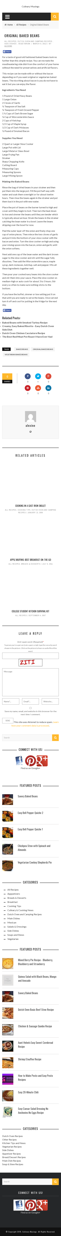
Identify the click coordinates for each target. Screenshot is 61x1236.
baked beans (22, 349)
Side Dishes (10, 43)
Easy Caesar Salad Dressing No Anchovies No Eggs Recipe (33, 1110)
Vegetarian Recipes (12, 1146)
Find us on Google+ (30, 768)
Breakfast (12, 902)
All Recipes (10, 41)
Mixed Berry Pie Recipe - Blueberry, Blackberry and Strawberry (35, 962)
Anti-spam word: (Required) (30, 642)
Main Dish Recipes (11, 1160)
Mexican (11, 922)
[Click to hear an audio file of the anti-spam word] (30, 660)
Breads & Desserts (30, 564)
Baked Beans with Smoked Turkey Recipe (25, 322)
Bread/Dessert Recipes (14, 1157)
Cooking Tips (24, 510)
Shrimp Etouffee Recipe (29, 1059)
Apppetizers (13, 893)
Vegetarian (24, 43)
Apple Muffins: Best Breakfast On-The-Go (30, 559)
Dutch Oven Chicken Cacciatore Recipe (23, 333)
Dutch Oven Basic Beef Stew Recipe (36, 1009)
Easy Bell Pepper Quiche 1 (30, 829)
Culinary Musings (30, 6)
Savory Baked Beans (28, 796)
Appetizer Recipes (11, 1153)
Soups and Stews (15, 934)
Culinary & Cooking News (20, 910)
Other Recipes (9, 1139)
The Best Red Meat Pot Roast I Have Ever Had (27, 336)
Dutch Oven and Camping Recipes (35, 41)
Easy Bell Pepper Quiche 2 (30, 813)
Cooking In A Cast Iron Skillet (30, 505)
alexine (8, 46)
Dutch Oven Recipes (12, 1136)
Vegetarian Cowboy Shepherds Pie (35, 862)
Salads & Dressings (17, 926)
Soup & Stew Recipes (12, 1164)
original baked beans (43, 349)
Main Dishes (13, 918)
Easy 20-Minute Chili (28, 1092)
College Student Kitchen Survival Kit (30, 611)
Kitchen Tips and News (14, 1143)
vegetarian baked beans (16, 354)
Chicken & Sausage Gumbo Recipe (35, 1026)
